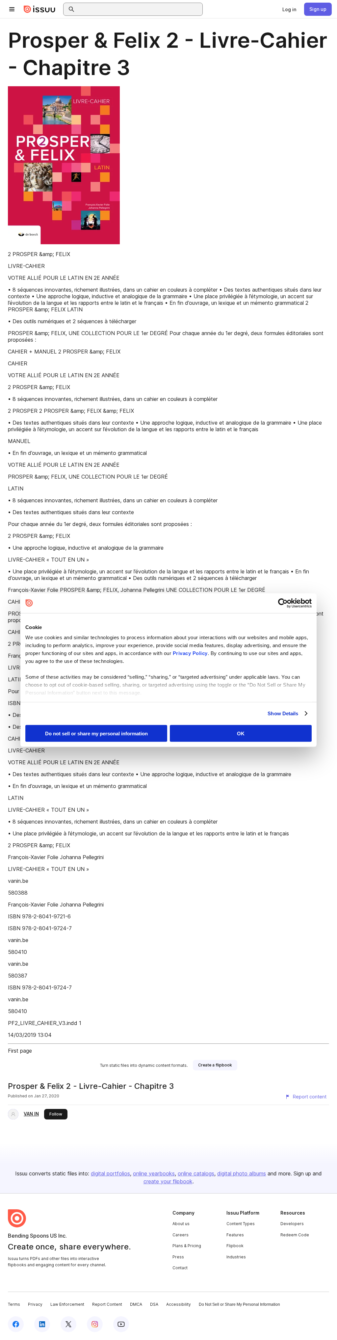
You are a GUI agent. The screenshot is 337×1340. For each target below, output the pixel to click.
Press (178, 1256)
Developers (292, 1223)
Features (235, 1234)
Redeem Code (294, 1234)
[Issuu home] (39, 9)
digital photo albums (241, 1173)
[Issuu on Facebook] (16, 1324)
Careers (180, 1234)
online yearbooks (154, 1173)
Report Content (107, 1304)
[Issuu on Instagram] (95, 1324)
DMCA (136, 1304)
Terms (14, 1304)
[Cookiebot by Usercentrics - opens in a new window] (283, 603)
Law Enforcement (67, 1304)
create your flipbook (168, 1181)
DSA (154, 1304)
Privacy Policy (190, 653)
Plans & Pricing (186, 1245)
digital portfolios (110, 1173)
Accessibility (178, 1304)
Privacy (35, 1304)
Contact (180, 1267)
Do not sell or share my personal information (96, 733)
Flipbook (235, 1245)
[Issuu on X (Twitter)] (68, 1324)
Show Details (283, 713)
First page (20, 1050)
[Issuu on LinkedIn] (42, 1324)
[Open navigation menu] (11, 9)
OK (241, 733)
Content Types (240, 1223)
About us (181, 1223)
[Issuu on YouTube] (121, 1324)
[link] (289, 9)
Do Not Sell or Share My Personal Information (239, 1304)
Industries (236, 1256)
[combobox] (139, 9)
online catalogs (196, 1173)
